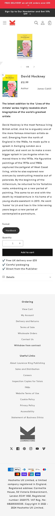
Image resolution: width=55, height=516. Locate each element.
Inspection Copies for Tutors (27, 381)
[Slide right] (34, 67)
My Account (27, 315)
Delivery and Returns (27, 321)
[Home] (12, 23)
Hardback (11, 230)
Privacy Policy (27, 405)
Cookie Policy (27, 399)
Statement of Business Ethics (27, 417)
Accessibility (27, 411)
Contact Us (27, 339)
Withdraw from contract (27, 345)
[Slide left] (21, 67)
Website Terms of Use (27, 393)
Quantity (7, 237)
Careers (27, 375)
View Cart (27, 309)
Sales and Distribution (27, 369)
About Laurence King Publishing (27, 363)
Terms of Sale (27, 327)
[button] (4, 22)
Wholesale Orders (27, 333)
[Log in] (42, 23)
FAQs (27, 387)
